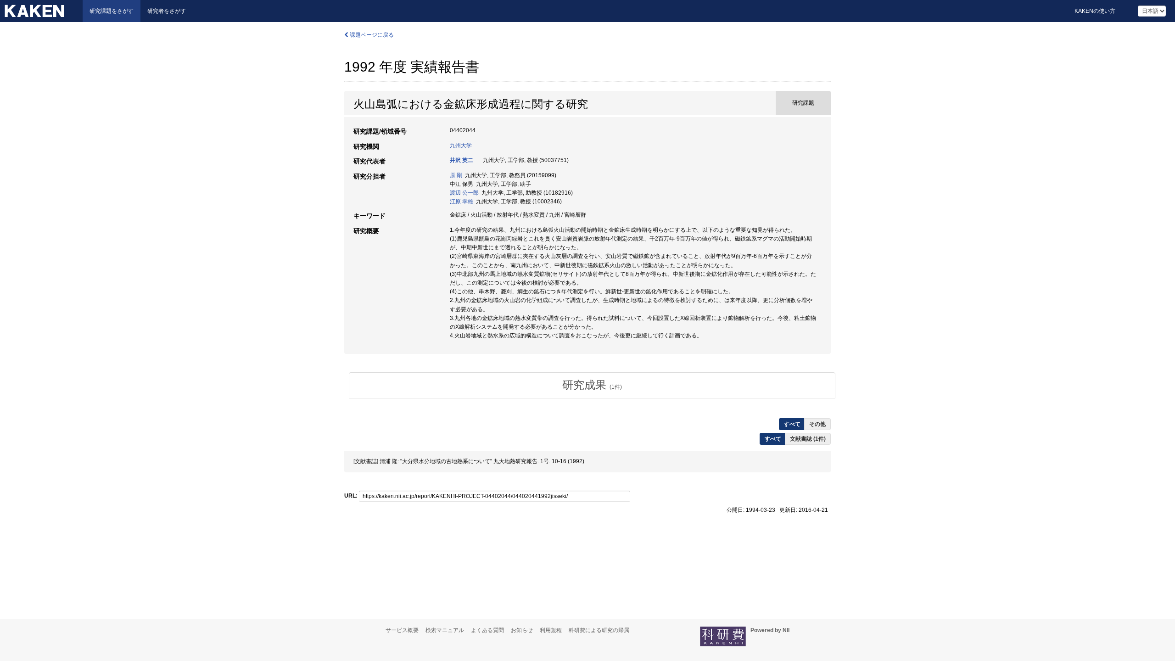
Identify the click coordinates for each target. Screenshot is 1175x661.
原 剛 (456, 175)
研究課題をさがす (112, 11)
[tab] (592, 385)
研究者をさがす (166, 11)
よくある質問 (487, 630)
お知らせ (522, 630)
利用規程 (551, 630)
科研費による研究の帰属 (599, 630)
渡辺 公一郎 (464, 193)
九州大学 (461, 145)
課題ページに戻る (371, 35)
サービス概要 (402, 630)
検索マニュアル (444, 630)
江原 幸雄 (461, 201)
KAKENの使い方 (1094, 11)
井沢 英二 (461, 160)
